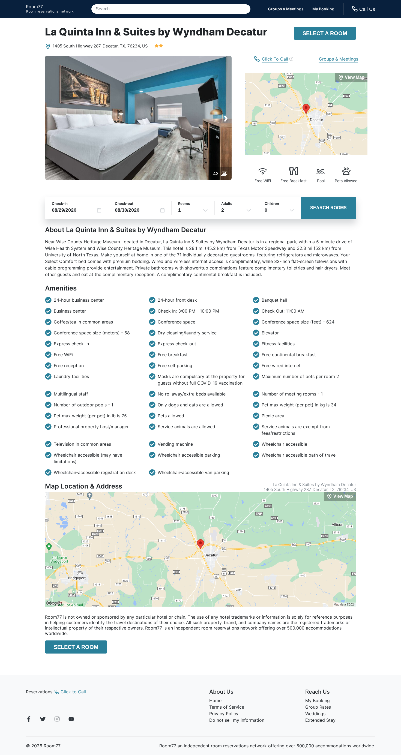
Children (272, 203)
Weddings (315, 713)
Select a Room (325, 33)
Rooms (184, 203)
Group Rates (318, 707)
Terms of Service (226, 707)
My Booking (323, 9)
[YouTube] (71, 719)
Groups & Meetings (286, 9)
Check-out (124, 203)
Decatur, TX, (114, 46)
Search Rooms (328, 207)
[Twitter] (43, 719)
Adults (226, 203)
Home (215, 700)
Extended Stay (320, 720)
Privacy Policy (223, 713)
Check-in (60, 203)
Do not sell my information (236, 720)
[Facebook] (28, 719)
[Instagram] (57, 719)
